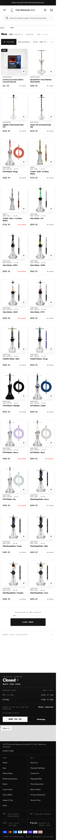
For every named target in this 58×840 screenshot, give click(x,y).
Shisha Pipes (8, 773)
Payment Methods (37, 768)
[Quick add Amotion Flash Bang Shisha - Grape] (23, 536)
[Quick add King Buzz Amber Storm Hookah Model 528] (51, 116)
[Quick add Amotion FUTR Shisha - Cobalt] (51, 395)
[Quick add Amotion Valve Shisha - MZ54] (23, 255)
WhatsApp (41, 719)
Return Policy (35, 789)
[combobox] (31, 18)
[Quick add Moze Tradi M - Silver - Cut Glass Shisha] (23, 208)
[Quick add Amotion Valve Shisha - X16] (51, 208)
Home (2, 28)
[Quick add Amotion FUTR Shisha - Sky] (23, 489)
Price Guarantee (36, 784)
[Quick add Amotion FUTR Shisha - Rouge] (23, 161)
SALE (5, 805)
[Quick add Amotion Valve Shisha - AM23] (23, 302)
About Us (34, 762)
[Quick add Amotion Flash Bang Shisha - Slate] (51, 536)
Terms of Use (35, 800)
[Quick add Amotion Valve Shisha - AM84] (51, 255)
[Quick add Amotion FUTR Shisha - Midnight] (23, 395)
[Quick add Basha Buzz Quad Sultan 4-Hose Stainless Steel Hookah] (51, 71)
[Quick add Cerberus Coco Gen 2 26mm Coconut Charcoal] (23, 71)
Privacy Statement (37, 795)
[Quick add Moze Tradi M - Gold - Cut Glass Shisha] (51, 161)
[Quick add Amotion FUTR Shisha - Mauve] (23, 442)
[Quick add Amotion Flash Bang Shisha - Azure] (51, 489)
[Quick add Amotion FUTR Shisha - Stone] (51, 442)
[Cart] (51, 10)
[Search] (6, 18)
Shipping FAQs (36, 779)
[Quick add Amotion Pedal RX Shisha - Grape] (51, 349)
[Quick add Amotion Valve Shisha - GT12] (51, 302)
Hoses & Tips (8, 800)
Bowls (5, 784)
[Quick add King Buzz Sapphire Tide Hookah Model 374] (23, 116)
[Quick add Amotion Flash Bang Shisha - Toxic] (51, 583)
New (4, 768)
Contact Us (34, 773)
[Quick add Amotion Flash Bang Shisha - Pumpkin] (23, 583)
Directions (8, 751)
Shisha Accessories (10, 779)
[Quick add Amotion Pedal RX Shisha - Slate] (23, 349)
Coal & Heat (7, 789)
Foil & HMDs (7, 795)
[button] (5, 10)
